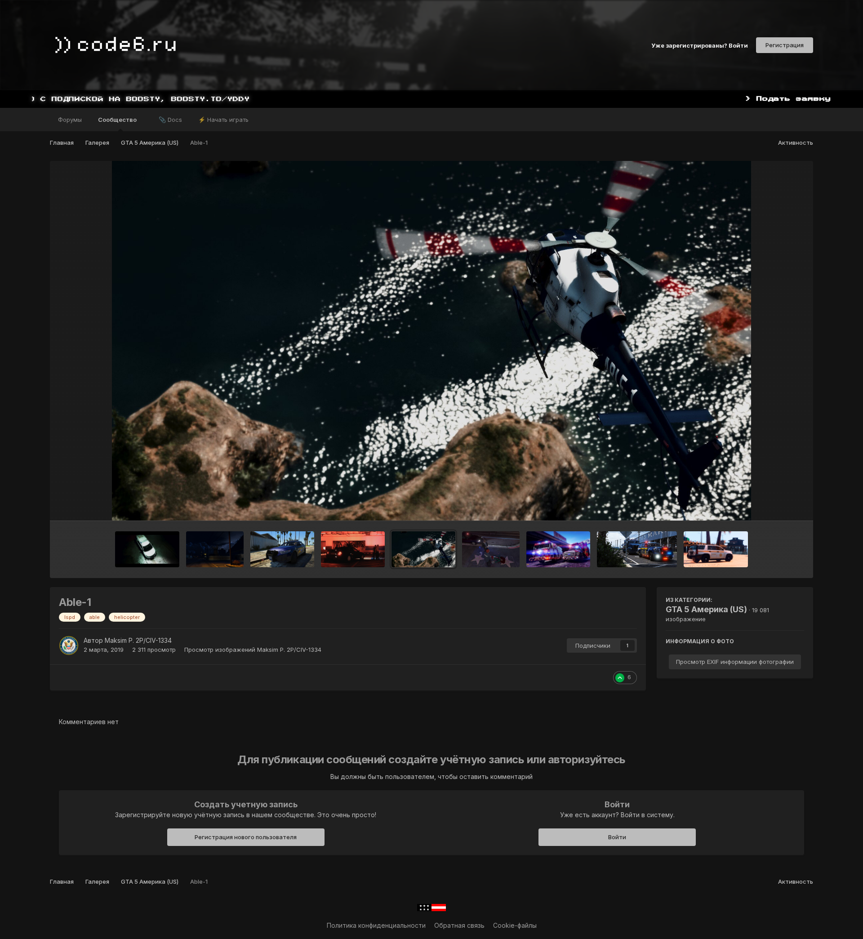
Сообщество (118, 119)
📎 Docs (170, 119)
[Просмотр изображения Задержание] (353, 549)
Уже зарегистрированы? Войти (699, 45)
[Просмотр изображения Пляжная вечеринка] (715, 549)
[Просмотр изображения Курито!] (215, 549)
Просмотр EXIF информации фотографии (735, 661)
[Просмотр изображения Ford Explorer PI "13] (147, 549)
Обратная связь (459, 925)
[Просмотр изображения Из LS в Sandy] (637, 549)
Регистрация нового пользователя (246, 837)
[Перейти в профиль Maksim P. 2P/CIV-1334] (69, 645)
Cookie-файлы (515, 925)
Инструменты (772, 504)
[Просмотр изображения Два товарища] (558, 549)
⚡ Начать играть (223, 119)
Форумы (70, 119)
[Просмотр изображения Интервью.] (491, 549)
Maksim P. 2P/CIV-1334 (138, 640)
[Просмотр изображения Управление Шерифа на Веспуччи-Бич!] (282, 549)
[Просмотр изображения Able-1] (423, 549)
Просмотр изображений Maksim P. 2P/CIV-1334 (252, 649)
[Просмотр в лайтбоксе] (431, 341)
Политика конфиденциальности (376, 925)
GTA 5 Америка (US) (706, 609)
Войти (617, 837)
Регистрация (784, 45)
